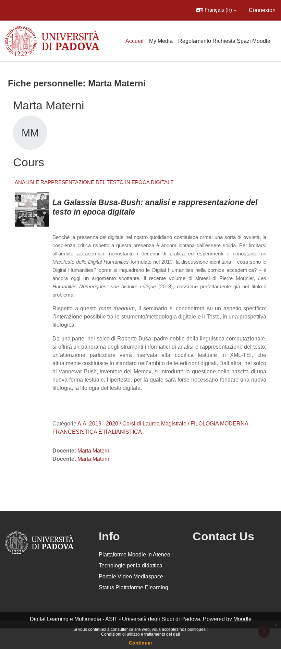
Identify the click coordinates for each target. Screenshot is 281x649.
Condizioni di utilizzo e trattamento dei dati (140, 634)
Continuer (140, 643)
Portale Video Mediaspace (131, 576)
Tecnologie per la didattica (130, 565)
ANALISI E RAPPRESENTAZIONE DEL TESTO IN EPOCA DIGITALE (94, 182)
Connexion (262, 10)
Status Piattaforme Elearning (133, 587)
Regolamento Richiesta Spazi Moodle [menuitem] (224, 41)
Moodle (242, 619)
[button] (216, 10)
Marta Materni (94, 451)
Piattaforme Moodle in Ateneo (134, 554)
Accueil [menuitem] (134, 41)
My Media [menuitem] (161, 41)
